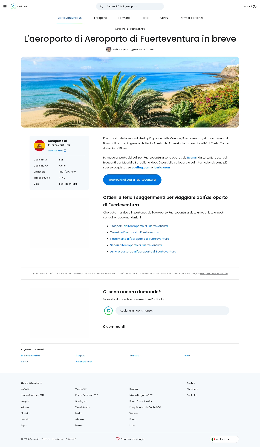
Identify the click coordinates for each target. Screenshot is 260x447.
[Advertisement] (59, 223)
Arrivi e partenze (192, 18)
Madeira (25, 413)
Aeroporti (120, 28)
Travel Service (82, 407)
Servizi (164, 18)
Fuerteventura (137, 28)
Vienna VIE (80, 389)
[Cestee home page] (19, 6)
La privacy (57, 439)
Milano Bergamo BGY (140, 395)
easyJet (25, 401)
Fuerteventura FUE (69, 18)
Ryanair (192, 158)
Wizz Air (25, 407)
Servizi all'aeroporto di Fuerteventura (136, 245)
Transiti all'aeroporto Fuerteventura (135, 232)
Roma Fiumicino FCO (86, 395)
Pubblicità (71, 439)
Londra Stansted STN (32, 395)
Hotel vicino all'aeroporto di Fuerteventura (139, 239)
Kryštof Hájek (119, 49)
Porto (132, 425)
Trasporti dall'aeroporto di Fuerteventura (139, 226)
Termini (46, 439)
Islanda (25, 419)
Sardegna (80, 401)
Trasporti (100, 18)
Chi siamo (192, 389)
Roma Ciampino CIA (140, 401)
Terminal (124, 18)
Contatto (191, 395)
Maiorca (79, 425)
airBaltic (25, 389)
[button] (5, 6)
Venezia (133, 413)
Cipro (24, 425)
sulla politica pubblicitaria (214, 273)
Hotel (145, 18)
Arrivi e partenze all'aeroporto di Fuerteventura (143, 251)
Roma (132, 419)
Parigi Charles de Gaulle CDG (145, 407)
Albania (79, 419)
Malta (78, 413)
